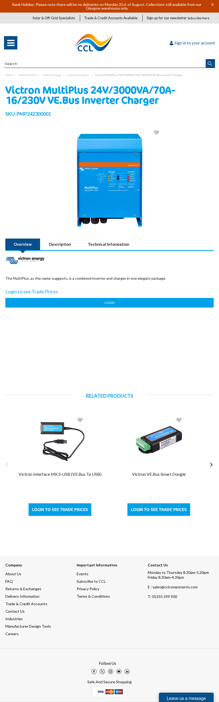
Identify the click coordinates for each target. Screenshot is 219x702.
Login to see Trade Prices (60, 509)
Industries (14, 618)
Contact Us (15, 611)
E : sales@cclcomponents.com (173, 587)
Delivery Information (22, 596)
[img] (94, 671)
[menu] (10, 42)
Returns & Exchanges (23, 588)
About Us (13, 573)
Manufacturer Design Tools (28, 626)
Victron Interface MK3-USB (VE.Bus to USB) (59, 474)
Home (9, 74)
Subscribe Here (198, 18)
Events (82, 573)
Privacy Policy (88, 588)
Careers (12, 633)
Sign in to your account (194, 43)
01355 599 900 (162, 596)
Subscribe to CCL (91, 581)
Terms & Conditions (93, 596)
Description (60, 244)
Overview (23, 244)
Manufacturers (28, 74)
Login (110, 303)
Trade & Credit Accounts (26, 603)
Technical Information (108, 244)
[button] (210, 63)
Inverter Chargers (78, 74)
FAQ (9, 581)
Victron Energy (52, 74)
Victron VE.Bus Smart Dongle (159, 474)
